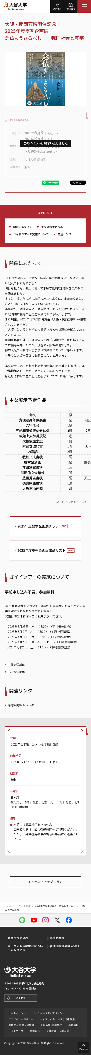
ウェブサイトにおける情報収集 (57, 1019)
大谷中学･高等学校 (51, 1025)
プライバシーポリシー (20, 1019)
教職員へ (35, 1031)
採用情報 (73, 1025)
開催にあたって (22, 227)
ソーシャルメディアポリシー (48, 1013)
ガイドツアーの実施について (31, 234)
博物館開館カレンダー (22, 705)
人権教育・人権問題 (58, 1031)
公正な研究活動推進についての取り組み (25, 948)
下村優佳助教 (16, 672)
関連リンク (64, 234)
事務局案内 (57, 938)
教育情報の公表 (18, 938)
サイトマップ (15, 1031)
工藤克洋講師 (16, 665)
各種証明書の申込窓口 (64, 946)
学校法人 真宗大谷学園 (21, 1025)
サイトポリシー (17, 1013)
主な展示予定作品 (52, 227)
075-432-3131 (19, 988)
